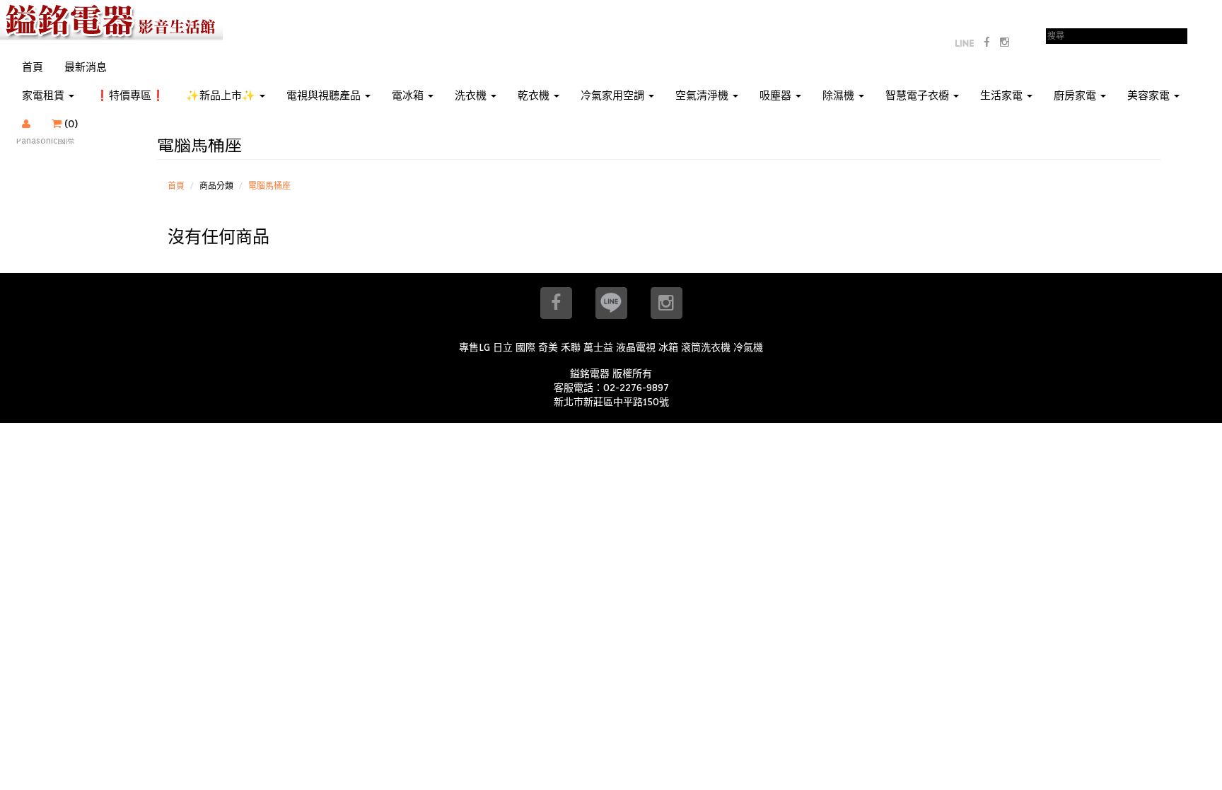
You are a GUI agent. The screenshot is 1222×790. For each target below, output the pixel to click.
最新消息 (85, 67)
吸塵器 (777, 95)
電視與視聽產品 (324, 95)
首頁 (32, 67)
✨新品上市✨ (222, 95)
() (78, 123)
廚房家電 (1076, 95)
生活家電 (1002, 95)
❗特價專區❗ (130, 95)
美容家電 (1149, 95)
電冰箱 (409, 95)
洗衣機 (472, 95)
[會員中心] (26, 124)
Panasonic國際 (45, 140)
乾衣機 (535, 95)
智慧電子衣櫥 (918, 95)
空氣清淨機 (703, 95)
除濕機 (839, 95)
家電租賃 (44, 95)
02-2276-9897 (636, 387)
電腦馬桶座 (269, 185)
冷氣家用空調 (614, 95)
